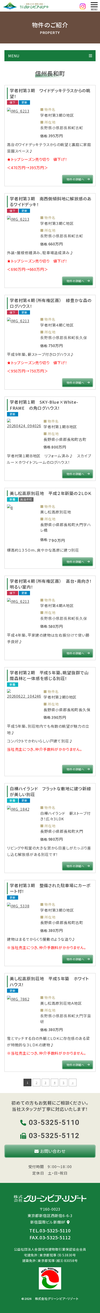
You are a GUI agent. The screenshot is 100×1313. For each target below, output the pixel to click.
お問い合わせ (52, 1151)
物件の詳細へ (75, 179)
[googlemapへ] (68, 1222)
